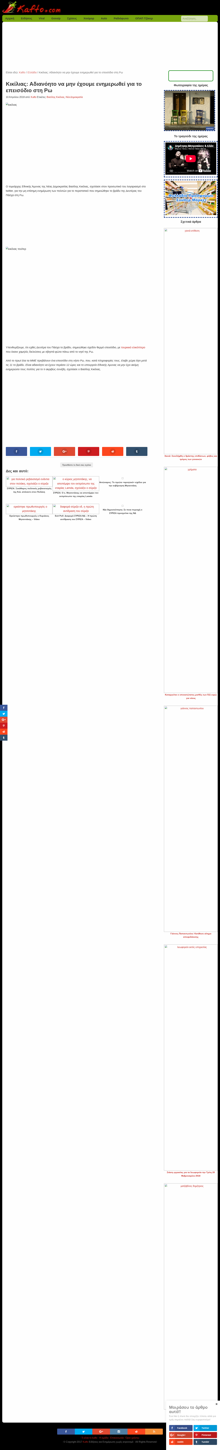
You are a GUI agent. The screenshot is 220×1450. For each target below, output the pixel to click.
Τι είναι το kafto (89, 1438)
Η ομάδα (103, 1438)
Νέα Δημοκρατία (74, 97)
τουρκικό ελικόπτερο (133, 347)
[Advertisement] (110, 48)
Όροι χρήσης (132, 1438)
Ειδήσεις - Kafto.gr (110, 7)
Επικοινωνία (117, 1438)
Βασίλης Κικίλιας (56, 97)
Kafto (85, 1442)
